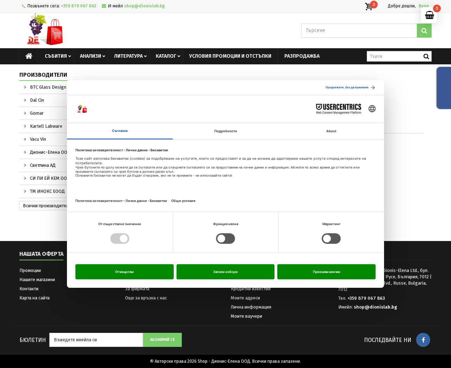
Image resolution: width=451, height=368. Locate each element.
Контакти (28, 288)
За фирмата (137, 288)
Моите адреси (245, 297)
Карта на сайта (34, 297)
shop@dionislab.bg (375, 307)
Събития (56, 56)
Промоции (30, 270)
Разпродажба (302, 56)
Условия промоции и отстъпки (230, 56)
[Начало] (29, 56)
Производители (43, 74)
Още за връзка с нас (146, 297)
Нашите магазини (37, 279)
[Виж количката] (368, 6)
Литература (128, 56)
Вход (424, 6)
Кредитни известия (251, 288)
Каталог (166, 56)
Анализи (90, 56)
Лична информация (251, 307)
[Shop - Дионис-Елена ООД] (84, 30)
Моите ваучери (246, 316)
